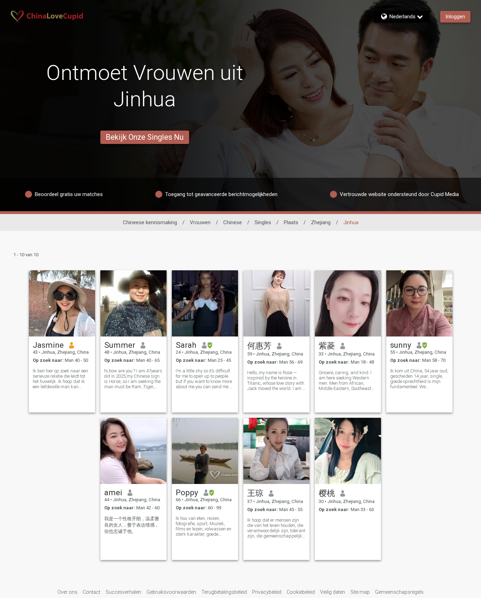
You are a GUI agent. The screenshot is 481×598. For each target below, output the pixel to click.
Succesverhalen (123, 592)
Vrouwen (200, 222)
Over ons (67, 592)
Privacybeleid (266, 592)
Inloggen (455, 16)
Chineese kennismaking (150, 222)
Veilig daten (332, 592)
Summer (119, 345)
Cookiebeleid (301, 592)
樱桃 (327, 493)
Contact (91, 592)
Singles (263, 222)
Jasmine (48, 345)
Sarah (186, 345)
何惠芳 (259, 345)
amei (113, 492)
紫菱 (327, 345)
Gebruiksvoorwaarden (171, 592)
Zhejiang (321, 222)
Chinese (232, 222)
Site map (360, 592)
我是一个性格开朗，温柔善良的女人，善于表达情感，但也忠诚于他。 (131, 525)
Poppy (187, 492)
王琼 (255, 493)
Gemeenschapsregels (399, 592)
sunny (400, 345)
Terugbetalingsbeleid (224, 592)
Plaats (291, 222)
